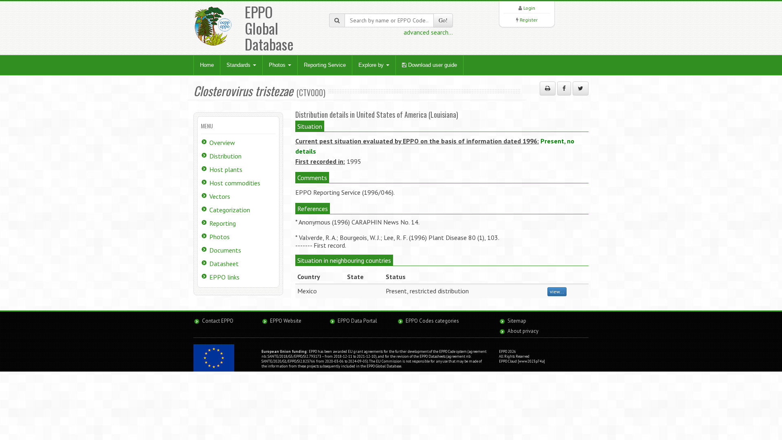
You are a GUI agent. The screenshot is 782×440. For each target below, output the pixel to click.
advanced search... (428, 32)
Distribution (225, 156)
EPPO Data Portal (357, 320)
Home (207, 65)
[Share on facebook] (564, 88)
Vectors (219, 196)
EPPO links (224, 277)
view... (557, 291)
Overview (222, 143)
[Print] (548, 88)
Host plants (225, 169)
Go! (443, 20)
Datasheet (224, 264)
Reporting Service (325, 65)
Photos (278, 65)
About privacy (522, 331)
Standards (239, 65)
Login (529, 8)
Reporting (222, 223)
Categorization (229, 210)
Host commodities (234, 183)
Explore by (371, 65)
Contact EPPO (217, 320)
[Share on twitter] (581, 88)
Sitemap (516, 320)
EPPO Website (285, 320)
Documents (225, 250)
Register (529, 20)
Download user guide (431, 65)
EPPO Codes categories (432, 320)
